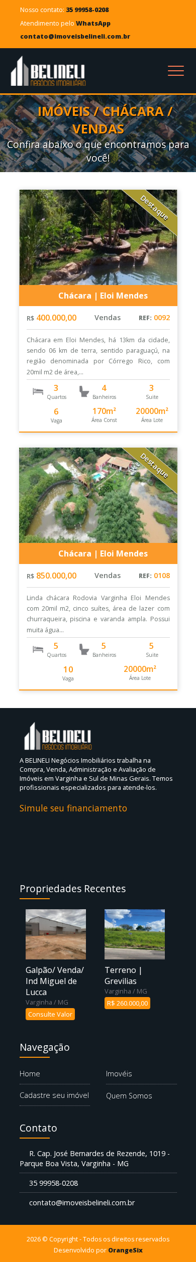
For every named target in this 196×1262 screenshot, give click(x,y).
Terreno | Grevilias (124, 975)
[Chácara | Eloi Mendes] (98, 237)
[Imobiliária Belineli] (50, 71)
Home (30, 1073)
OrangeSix (125, 1250)
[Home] (60, 736)
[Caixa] (132, 829)
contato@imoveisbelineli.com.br (75, 36)
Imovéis (119, 1073)
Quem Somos (129, 1095)
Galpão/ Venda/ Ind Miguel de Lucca (55, 981)
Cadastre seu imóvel (54, 1095)
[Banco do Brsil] (57, 829)
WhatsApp (93, 23)
